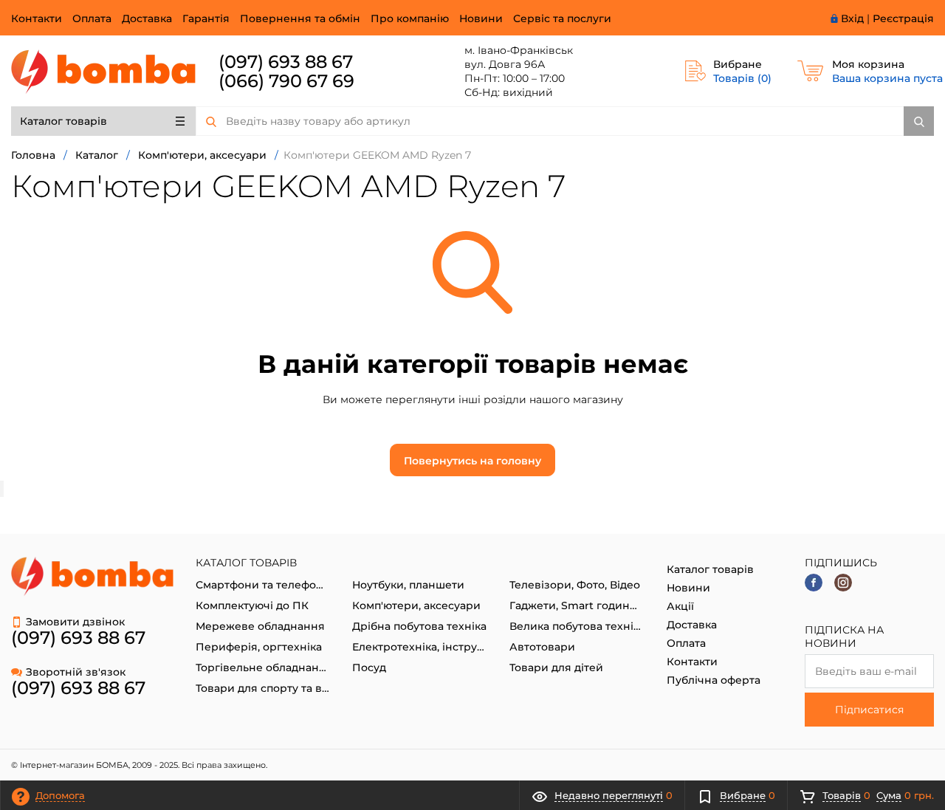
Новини (481, 18)
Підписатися (869, 709)
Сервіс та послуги (562, 18)
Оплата (91, 18)
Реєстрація (903, 18)
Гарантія (206, 18)
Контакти (36, 18)
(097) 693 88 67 (286, 61)
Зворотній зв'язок (76, 672)
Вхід (852, 18)
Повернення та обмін (300, 18)
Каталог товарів (63, 121)
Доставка (147, 18)
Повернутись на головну (472, 460)
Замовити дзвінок (75, 621)
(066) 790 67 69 (286, 81)
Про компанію (410, 18)
